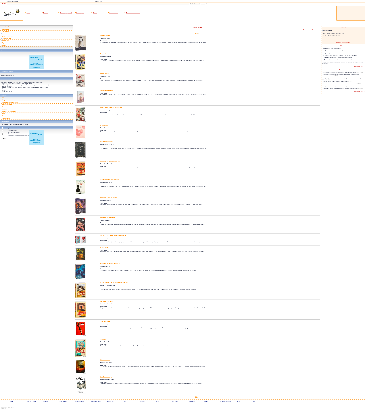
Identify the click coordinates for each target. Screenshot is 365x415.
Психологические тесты (133, 13)
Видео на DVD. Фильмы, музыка (331, 35)
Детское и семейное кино (8, 33)
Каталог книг (5, 29)
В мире (4, 100)
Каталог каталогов (63, 401)
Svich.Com (4, 407)
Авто (28, 13)
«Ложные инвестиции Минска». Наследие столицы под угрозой (337, 57)
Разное (3, 113)
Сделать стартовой (12, 1)
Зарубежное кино (6, 38)
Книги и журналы (327, 30)
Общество (4, 106)
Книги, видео (80, 13)
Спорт (3, 116)
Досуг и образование (7, 36)
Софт (254, 401)
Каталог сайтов (113, 13)
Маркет (157, 401)
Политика (4, 109)
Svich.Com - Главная (7, 27)
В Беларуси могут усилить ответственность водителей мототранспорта (342, 83)
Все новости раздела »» (359, 66)
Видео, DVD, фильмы (31, 401)
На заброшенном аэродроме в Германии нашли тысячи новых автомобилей (343, 72)
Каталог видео (5, 31)
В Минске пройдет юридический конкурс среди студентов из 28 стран (339, 59)
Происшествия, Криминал (9, 111)
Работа (95, 13)
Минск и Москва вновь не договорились (332, 48)
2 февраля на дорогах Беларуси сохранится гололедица (338, 85)
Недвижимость (191, 401)
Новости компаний (7, 104)
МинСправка (175, 401)
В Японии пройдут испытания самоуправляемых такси (338, 81)
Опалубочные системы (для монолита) (333, 33)
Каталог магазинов (79, 401)
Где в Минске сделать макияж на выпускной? (333, 50)
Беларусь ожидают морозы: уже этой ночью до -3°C (335, 53)
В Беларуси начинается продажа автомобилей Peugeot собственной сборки (343, 88)
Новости (45, 13)
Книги (124, 401)
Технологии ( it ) (6, 118)
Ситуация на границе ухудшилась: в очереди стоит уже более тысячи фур (340, 55)
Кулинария (142, 401)
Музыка (4, 43)
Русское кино (5, 40)
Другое (4, 45)
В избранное (98, 1)
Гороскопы (45, 401)
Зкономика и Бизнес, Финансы (10, 102)
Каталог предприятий (66, 13)
